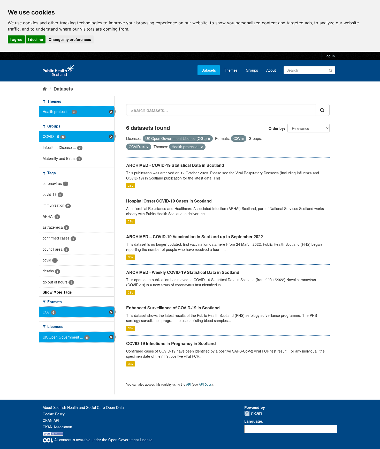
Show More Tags (57, 292)
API (188, 384)
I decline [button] (35, 39)
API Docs (205, 384)
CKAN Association (57, 426)
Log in (329, 55)
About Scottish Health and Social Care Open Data (83, 407)
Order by (276, 128)
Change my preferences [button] (70, 39)
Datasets (208, 70)
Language (253, 421)
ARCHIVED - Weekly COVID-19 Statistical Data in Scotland (182, 272)
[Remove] (209, 139)
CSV (130, 186)
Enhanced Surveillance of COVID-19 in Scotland (173, 308)
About (271, 70)
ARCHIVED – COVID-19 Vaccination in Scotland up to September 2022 (194, 237)
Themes (231, 70)
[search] (323, 110)
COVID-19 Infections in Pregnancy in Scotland (171, 343)
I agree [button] (16, 39)
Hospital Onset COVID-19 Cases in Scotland (169, 201)
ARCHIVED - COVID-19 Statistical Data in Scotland (175, 165)
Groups (252, 70)
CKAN (253, 413)
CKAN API (51, 420)
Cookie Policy (54, 413)
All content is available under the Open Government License (103, 439)
